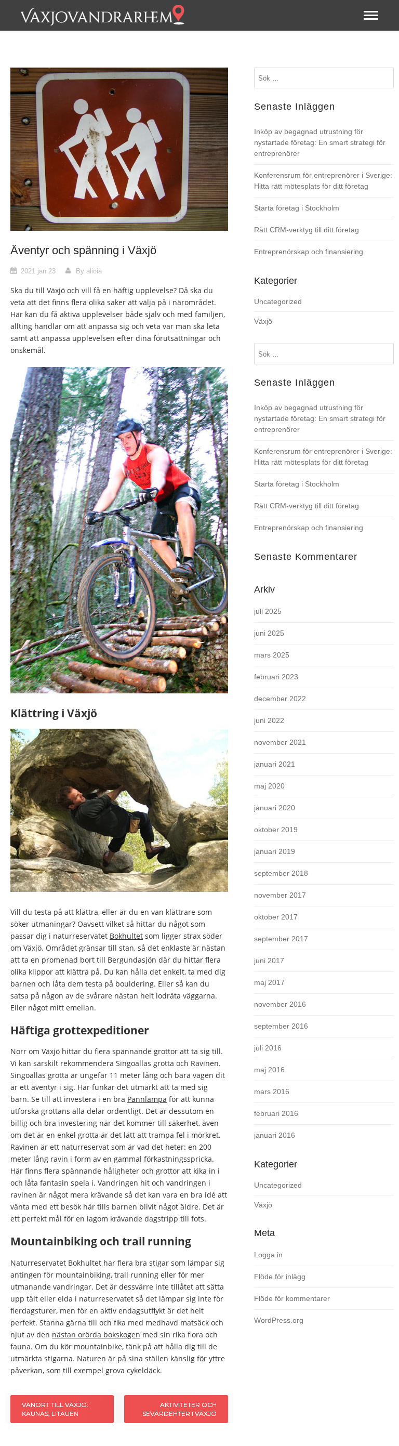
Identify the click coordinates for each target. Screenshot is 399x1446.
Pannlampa (147, 1099)
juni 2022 (269, 720)
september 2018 (281, 873)
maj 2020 (269, 786)
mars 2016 (271, 1091)
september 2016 (281, 1026)
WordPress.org (278, 1320)
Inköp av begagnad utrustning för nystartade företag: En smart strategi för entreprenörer (319, 142)
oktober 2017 (276, 917)
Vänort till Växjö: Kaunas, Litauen (55, 1409)
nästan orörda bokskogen (96, 1334)
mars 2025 (271, 655)
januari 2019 (274, 851)
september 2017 (281, 939)
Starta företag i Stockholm (296, 208)
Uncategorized (278, 301)
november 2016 (280, 1004)
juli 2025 (268, 611)
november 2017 (280, 895)
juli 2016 (268, 1048)
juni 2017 (269, 960)
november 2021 (280, 742)
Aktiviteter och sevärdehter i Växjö (179, 1409)
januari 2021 (274, 764)
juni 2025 (269, 633)
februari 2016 (276, 1113)
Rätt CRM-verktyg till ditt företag (306, 230)
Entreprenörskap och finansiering (308, 251)
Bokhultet (126, 936)
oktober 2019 (276, 829)
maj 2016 (269, 1070)
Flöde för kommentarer (292, 1298)
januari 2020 (274, 808)
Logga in (268, 1255)
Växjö (263, 321)
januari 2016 (274, 1135)
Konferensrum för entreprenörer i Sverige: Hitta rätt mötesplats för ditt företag (323, 180)
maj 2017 (269, 982)
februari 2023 (276, 677)
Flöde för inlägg (279, 1276)
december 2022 (280, 698)
